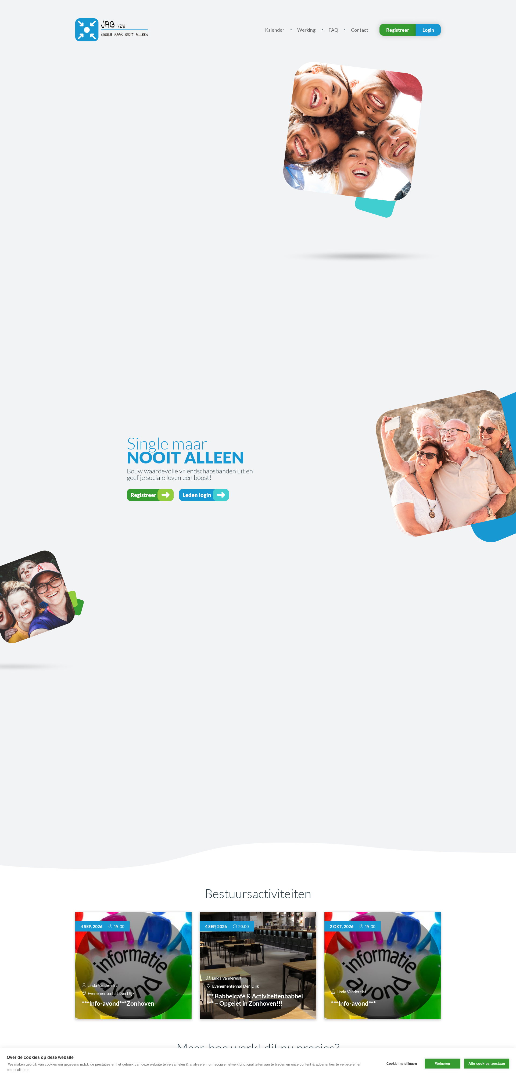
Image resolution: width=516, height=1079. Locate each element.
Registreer (397, 30)
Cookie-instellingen (401, 1064)
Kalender (274, 30)
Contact (359, 30)
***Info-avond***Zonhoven (118, 1003)
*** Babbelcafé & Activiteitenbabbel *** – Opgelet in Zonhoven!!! (254, 999)
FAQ (333, 30)
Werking (306, 30)
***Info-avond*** (353, 1003)
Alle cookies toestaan (486, 1064)
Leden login (197, 495)
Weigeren (442, 1064)
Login (428, 30)
